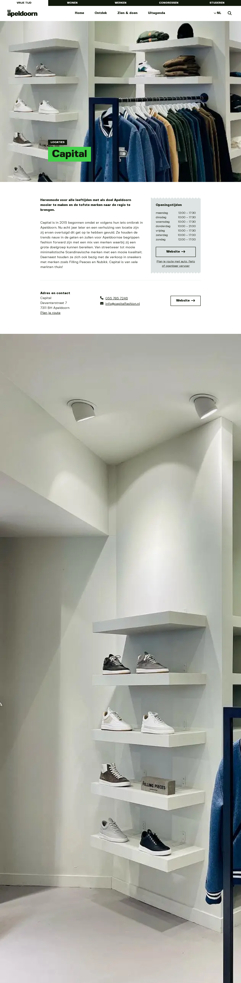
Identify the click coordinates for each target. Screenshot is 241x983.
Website (173, 251)
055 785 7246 (116, 298)
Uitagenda (156, 13)
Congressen (168, 3)
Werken (120, 3)
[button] (10, 677)
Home (79, 13)
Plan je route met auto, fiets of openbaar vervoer (176, 264)
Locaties (57, 142)
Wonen (72, 3)
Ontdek (101, 13)
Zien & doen (127, 13)
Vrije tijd (24, 3)
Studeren (217, 3)
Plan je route (50, 312)
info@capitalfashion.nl (122, 303)
